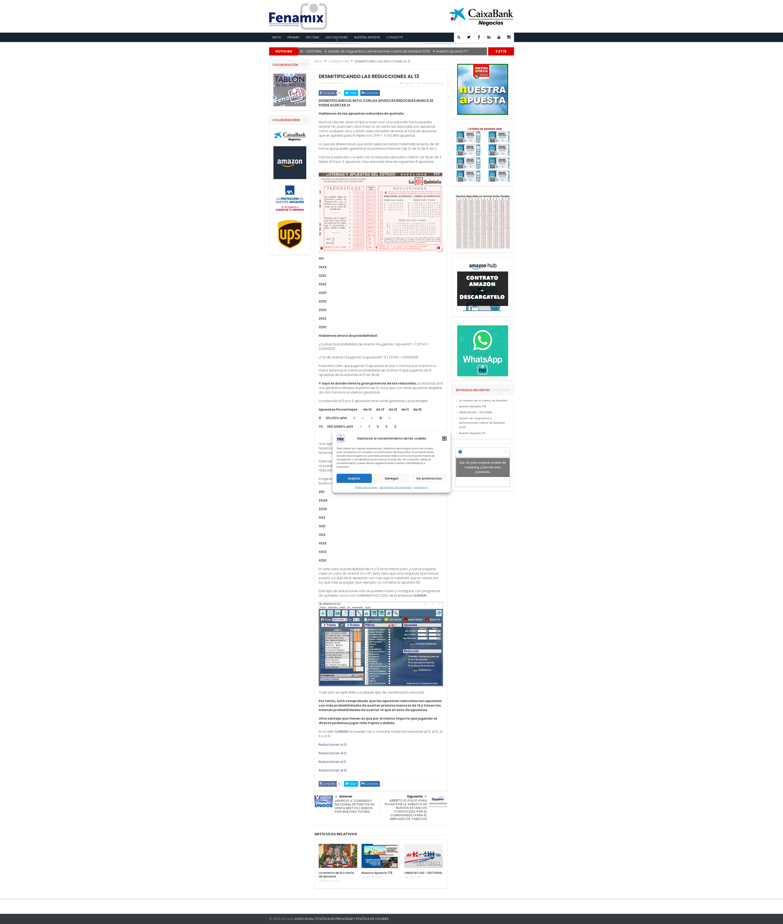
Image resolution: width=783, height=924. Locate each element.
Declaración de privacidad (395, 487)
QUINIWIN (420, 595)
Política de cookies (366, 487)
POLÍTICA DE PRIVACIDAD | (335, 918)
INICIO (276, 37)
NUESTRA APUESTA (367, 37)
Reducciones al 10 (333, 770)
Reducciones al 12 (333, 753)
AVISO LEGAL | (305, 918)
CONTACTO (394, 37)
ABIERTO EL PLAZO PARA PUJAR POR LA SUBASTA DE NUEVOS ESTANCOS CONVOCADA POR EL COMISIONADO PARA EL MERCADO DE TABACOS (406, 809)
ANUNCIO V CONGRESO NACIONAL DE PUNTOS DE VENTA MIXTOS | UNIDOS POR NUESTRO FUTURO (354, 806)
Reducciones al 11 (332, 761)
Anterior (346, 796)
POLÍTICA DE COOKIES (372, 918)
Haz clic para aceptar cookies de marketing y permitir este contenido (482, 467)
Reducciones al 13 (333, 744)
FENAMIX (293, 37)
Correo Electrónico (432, 83)
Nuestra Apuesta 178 (377, 873)
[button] (444, 439)
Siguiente (415, 796)
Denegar (391, 478)
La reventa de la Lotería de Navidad (336, 875)
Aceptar (354, 478)
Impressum (421, 487)
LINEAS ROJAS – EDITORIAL (423, 873)
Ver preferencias (429, 478)
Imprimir (409, 83)
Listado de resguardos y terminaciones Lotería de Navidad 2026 (328, 51)
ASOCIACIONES (337, 37)
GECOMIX (312, 37)
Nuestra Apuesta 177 (401, 51)
